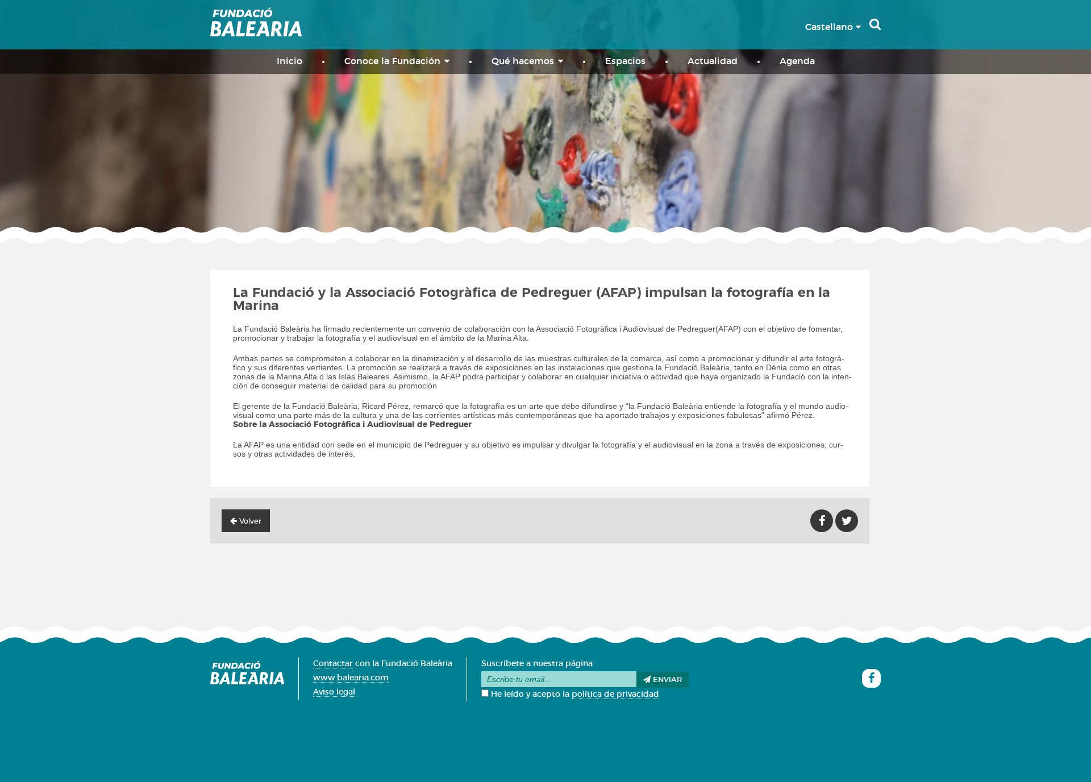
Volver (249, 520)
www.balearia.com (351, 678)
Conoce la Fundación (392, 61)
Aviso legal (334, 692)
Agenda (797, 61)
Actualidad (713, 61)
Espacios (625, 61)
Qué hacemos (523, 61)
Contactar (333, 664)
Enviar (666, 680)
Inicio (289, 61)
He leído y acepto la (574, 695)
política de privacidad (615, 695)
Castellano (830, 27)
